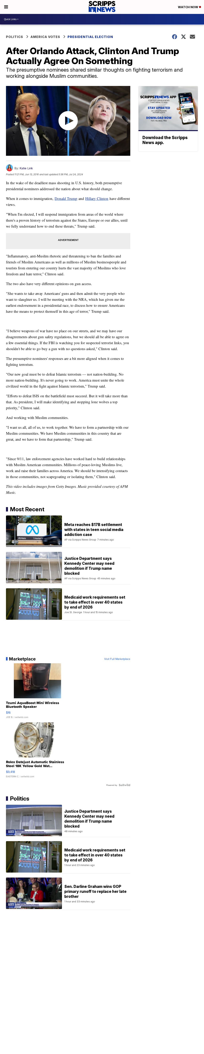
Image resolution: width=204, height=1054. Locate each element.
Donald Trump (66, 198)
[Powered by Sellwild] (124, 785)
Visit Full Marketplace (117, 659)
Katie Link (26, 168)
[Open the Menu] (6, 7)
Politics (14, 37)
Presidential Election (90, 37)
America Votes (45, 37)
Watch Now (188, 7)
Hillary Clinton (96, 198)
